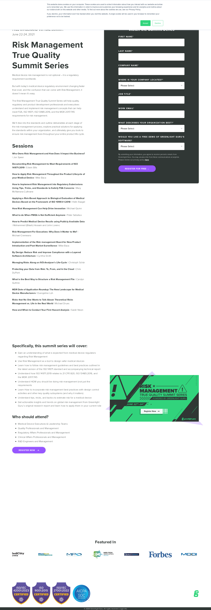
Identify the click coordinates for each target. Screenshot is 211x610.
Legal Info (123, 608)
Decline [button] (158, 23)
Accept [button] (145, 23)
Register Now (28, 450)
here (147, 159)
